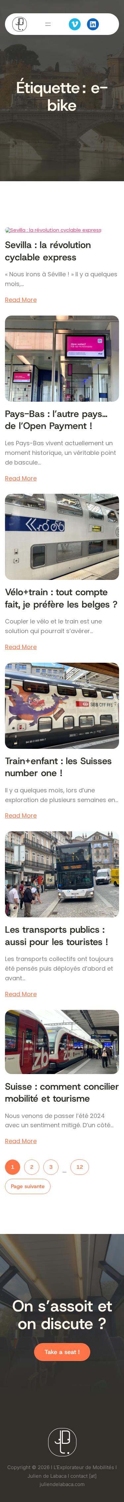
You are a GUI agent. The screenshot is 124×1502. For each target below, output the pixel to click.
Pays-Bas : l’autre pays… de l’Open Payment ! (56, 420)
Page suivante (28, 1186)
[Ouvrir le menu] (48, 24)
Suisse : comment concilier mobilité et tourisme (62, 1093)
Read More (21, 300)
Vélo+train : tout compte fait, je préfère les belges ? (61, 598)
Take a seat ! (62, 1352)
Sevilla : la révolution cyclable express (48, 251)
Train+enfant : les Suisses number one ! (58, 767)
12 (79, 1166)
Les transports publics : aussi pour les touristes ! (56, 936)
